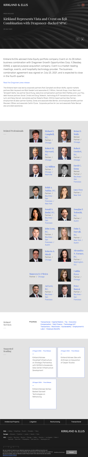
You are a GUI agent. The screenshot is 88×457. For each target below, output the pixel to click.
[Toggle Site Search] (78, 5)
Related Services (7, 323)
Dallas (35, 437)
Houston (41, 437)
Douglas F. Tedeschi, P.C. (78, 212)
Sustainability (66, 327)
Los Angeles (49, 437)
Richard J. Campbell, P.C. (49, 134)
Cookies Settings (59, 452)
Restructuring (55, 422)
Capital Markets (57, 322)
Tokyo (36, 431)
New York (48, 204)
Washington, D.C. (45, 439)
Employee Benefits (53, 329)
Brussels (12, 434)
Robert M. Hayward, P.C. (49, 151)
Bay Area (16, 437)
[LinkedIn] (82, 39)
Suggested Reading (8, 350)
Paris (38, 434)
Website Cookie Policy (9, 455)
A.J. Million (50, 166)
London (26, 434)
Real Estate (56, 327)
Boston (23, 437)
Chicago (48, 143)
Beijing (10, 431)
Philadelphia (25, 439)
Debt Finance (57, 324)
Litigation (33, 422)
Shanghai (30, 431)
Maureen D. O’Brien (38, 273)
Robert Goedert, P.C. (78, 151)
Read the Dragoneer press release (16, 83)
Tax (66, 322)
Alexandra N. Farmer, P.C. (79, 253)
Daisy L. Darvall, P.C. (77, 231)
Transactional (45, 322)
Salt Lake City (35, 439)
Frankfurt (19, 434)
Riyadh (24, 431)
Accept (71, 452)
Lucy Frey (78, 189)
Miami (56, 437)
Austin (76, 221)
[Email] (77, 39)
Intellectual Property (12, 422)
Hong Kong (17, 431)
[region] (44, 452)
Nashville (48, 175)
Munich (32, 434)
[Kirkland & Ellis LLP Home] (73, 431)
